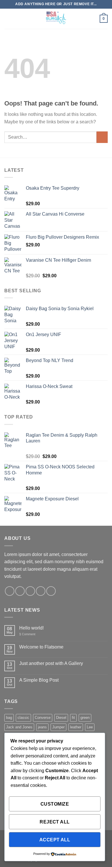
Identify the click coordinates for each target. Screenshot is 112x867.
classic (23, 717)
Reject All (55, 821)
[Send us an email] (40, 591)
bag (9, 717)
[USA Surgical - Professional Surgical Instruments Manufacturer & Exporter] (56, 19)
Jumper (58, 727)
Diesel (61, 717)
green (85, 717)
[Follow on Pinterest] (51, 591)
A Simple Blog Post (39, 680)
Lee (90, 727)
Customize (54, 804)
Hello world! (31, 627)
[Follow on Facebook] (9, 591)
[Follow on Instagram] (20, 591)
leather (75, 727)
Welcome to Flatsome (41, 646)
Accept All (54, 839)
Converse (43, 717)
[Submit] (102, 137)
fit (73, 717)
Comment (27, 634)
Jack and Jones (19, 727)
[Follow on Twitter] (30, 591)
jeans (42, 727)
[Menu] (7, 19)
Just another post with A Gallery (51, 663)
